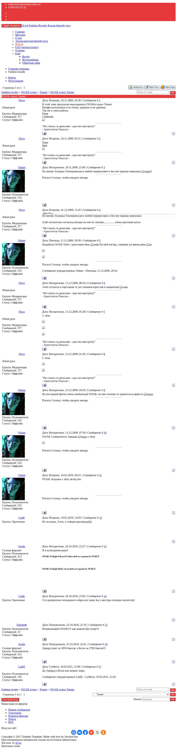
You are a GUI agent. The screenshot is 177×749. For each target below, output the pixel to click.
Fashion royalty (9, 92)
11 (100, 475)
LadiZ (21, 666)
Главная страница (18, 68)
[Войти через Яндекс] (91, 732)
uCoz (18, 742)
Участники (14, 712)
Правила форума (18, 715)
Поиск (12, 719)
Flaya (22, 100)
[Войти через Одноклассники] (103, 732)
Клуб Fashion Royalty (46, 25)
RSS (10, 722)
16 (106, 644)
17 (100, 666)
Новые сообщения (19, 709)
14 (105, 596)
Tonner (43, 92)
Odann (21, 167)
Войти (12, 77)
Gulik (21, 517)
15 (106, 624)
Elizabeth (22, 624)
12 (100, 517)
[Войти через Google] (97, 732)
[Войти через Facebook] (85, 732)
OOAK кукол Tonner (62, 92)
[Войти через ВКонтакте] (79, 732)
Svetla (21, 546)
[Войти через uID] (73, 732)
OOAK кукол (29, 92)
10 (105, 432)
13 (105, 546)
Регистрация (15, 80)
